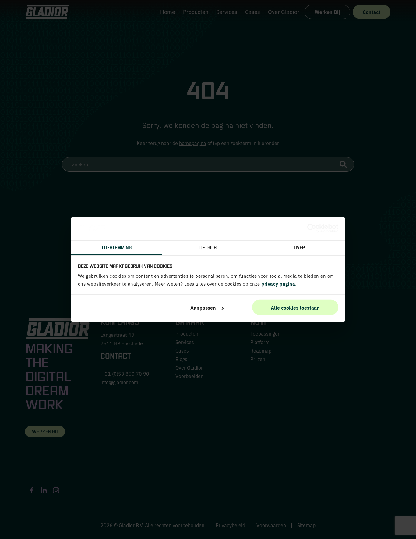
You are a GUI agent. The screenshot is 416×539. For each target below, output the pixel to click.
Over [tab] (299, 247)
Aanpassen (203, 307)
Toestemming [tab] (116, 247)
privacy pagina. (279, 283)
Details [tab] (208, 247)
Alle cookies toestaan (295, 307)
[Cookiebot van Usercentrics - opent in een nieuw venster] (311, 228)
